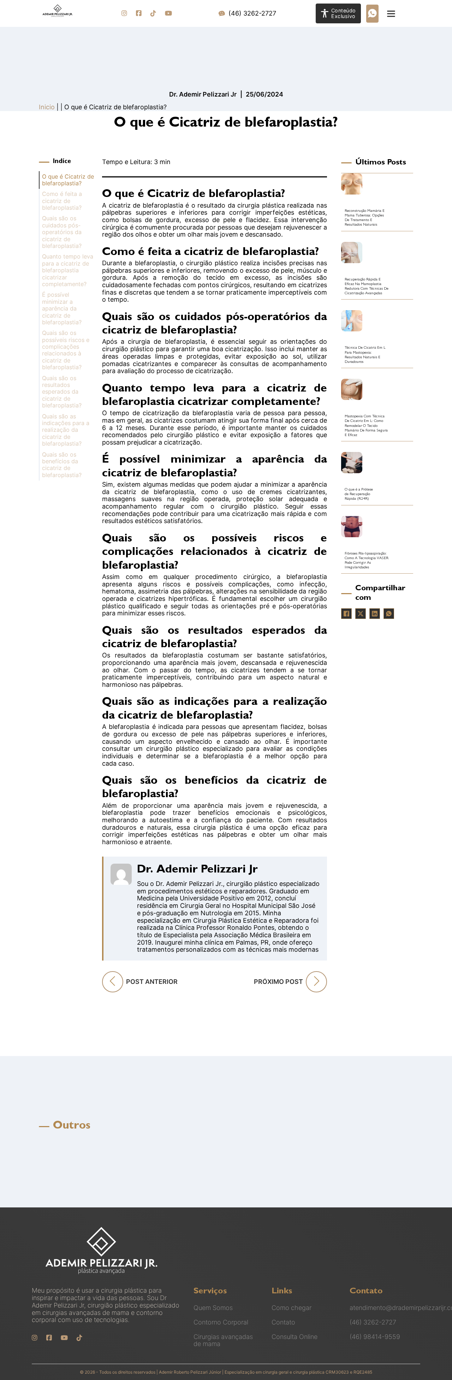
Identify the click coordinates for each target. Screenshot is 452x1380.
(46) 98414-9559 (375, 1336)
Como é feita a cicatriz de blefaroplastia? (62, 201)
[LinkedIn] (374, 613)
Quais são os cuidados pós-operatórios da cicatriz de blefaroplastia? (62, 232)
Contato (283, 1322)
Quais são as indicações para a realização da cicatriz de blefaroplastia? (65, 430)
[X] (360, 613)
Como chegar (291, 1307)
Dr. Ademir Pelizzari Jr (197, 870)
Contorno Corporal (221, 1322)
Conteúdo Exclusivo (343, 13)
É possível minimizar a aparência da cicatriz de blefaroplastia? (62, 308)
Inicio (47, 107)
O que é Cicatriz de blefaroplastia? (68, 180)
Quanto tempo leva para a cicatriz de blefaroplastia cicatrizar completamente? (67, 270)
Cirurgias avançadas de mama (223, 1340)
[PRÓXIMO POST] (316, 981)
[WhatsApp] (388, 613)
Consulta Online (294, 1336)
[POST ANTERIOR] (112, 981)
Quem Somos (213, 1307)
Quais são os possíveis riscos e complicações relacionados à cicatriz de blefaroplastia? (65, 350)
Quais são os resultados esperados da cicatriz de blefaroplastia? (62, 392)
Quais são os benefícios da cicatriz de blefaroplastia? (62, 465)
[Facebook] (346, 613)
